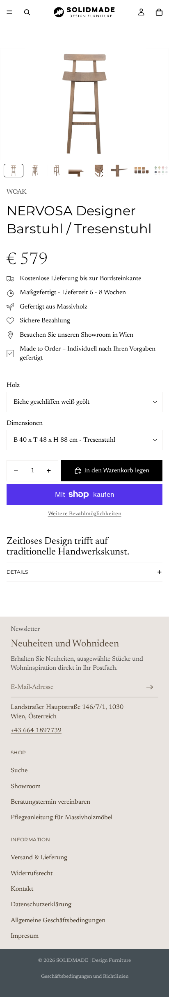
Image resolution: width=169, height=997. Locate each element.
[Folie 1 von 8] (14, 171)
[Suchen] (27, 12)
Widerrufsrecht (32, 873)
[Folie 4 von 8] (78, 171)
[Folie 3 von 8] (56, 171)
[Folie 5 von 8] (99, 171)
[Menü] (9, 12)
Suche (19, 770)
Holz (13, 385)
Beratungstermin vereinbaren (50, 802)
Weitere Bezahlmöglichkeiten (84, 514)
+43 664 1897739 (36, 730)
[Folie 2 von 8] (35, 171)
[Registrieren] (149, 686)
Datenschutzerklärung (41, 904)
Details (17, 572)
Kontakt (22, 889)
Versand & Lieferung (39, 857)
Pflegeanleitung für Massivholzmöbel (61, 817)
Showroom (26, 786)
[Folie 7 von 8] (141, 171)
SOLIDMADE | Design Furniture (93, 960)
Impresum (25, 936)
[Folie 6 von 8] (120, 171)
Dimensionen (25, 423)
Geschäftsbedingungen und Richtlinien (84, 976)
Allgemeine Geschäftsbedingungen (58, 920)
